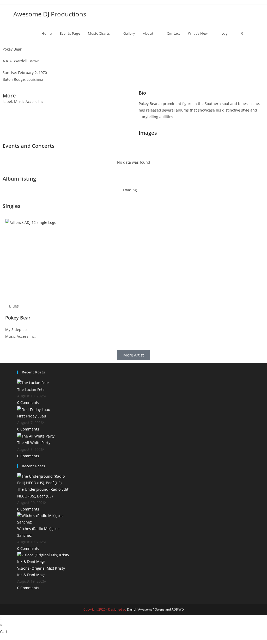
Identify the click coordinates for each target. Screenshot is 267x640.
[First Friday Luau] (33, 409)
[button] (137, 49)
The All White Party (33, 442)
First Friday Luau (31, 416)
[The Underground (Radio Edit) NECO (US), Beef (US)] (43, 479)
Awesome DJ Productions (49, 14)
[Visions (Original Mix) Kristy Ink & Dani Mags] (43, 557)
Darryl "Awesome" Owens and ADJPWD (155, 609)
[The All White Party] (35, 435)
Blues (14, 306)
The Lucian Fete (31, 389)
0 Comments (28, 402)
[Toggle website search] (252, 33)
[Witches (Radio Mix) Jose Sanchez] (43, 518)
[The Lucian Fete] (33, 382)
